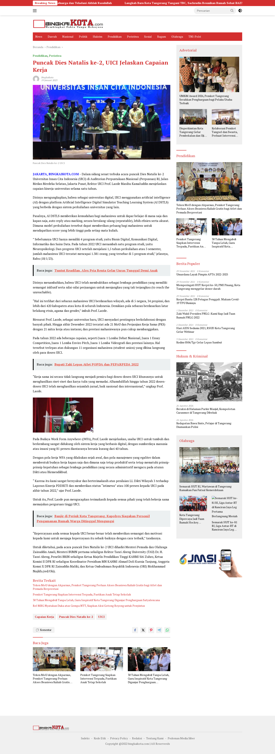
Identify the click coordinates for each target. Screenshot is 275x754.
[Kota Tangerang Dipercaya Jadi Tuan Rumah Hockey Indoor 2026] (193, 503)
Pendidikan (115, 36)
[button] (232, 10)
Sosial (148, 36)
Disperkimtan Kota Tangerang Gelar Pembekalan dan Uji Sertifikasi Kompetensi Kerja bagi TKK (191, 132)
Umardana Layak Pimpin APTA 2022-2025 (202, 274)
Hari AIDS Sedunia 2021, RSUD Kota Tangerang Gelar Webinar (205, 330)
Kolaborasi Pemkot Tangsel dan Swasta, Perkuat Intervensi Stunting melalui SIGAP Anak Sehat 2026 (225, 132)
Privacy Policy (119, 738)
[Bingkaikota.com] (68, 23)
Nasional (67, 36)
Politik (83, 36)
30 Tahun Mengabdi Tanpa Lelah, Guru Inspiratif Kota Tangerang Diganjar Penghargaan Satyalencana (96, 600)
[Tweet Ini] (143, 630)
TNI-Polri (194, 36)
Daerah (52, 36)
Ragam (161, 36)
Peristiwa (133, 36)
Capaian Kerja (44, 617)
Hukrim (97, 36)
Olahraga (177, 36)
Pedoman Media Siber (181, 738)
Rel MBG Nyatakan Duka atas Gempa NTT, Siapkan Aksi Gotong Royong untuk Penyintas (89, 606)
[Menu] (35, 10)
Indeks (85, 738)
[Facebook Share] (135, 630)
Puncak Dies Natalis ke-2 (76, 617)
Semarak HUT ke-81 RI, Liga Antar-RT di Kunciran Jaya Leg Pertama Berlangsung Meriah (224, 526)
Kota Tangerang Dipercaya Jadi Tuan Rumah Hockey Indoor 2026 (191, 518)
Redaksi (137, 738)
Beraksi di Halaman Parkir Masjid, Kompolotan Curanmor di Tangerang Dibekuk (205, 410)
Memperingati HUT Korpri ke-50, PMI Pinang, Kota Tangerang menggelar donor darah (208, 286)
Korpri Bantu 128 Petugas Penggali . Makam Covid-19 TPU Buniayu (208, 301)
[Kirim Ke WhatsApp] (167, 630)
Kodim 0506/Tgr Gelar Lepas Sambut (199, 342)
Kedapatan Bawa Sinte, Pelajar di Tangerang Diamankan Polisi (203, 425)
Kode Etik (100, 738)
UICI (101, 617)
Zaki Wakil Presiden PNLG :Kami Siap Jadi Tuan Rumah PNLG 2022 (205, 315)
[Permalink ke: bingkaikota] (36, 78)
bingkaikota (47, 77)
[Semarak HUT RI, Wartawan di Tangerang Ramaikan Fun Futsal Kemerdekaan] (209, 465)
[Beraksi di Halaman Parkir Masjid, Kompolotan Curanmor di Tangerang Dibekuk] (209, 381)
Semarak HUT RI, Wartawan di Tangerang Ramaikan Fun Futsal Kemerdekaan (205, 488)
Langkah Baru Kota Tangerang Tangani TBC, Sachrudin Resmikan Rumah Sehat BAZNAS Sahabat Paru (167, 3)
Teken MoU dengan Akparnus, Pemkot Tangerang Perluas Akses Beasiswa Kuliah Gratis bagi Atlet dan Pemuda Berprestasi (97, 587)
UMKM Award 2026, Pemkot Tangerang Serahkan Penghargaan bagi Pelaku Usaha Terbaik (205, 99)
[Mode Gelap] (240, 10)
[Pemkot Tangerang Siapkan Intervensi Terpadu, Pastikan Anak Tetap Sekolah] (101, 659)
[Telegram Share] (159, 630)
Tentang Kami (154, 738)
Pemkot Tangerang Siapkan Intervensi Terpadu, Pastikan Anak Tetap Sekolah (82, 594)
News (38, 36)
